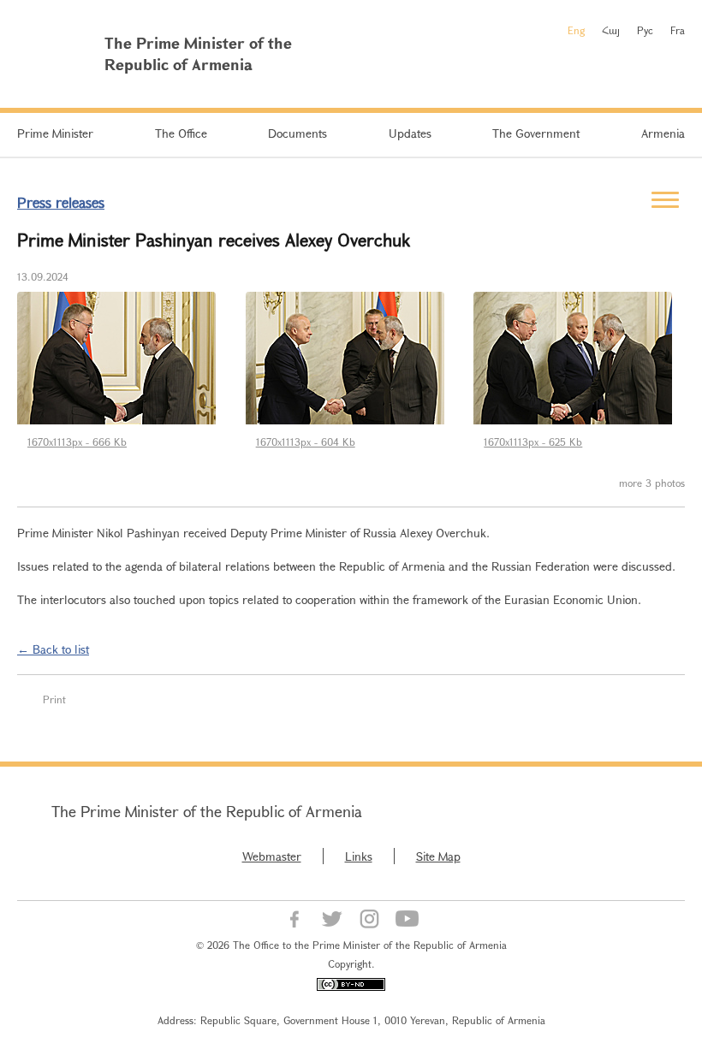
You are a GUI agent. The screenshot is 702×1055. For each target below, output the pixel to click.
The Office (181, 133)
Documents (297, 133)
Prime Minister (55, 133)
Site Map (438, 856)
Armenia (663, 133)
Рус (645, 30)
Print (54, 699)
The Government (536, 133)
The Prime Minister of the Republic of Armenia (206, 811)
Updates (410, 133)
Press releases (60, 202)
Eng (576, 30)
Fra (677, 30)
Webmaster (271, 856)
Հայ (611, 30)
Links (358, 856)
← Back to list (53, 649)
